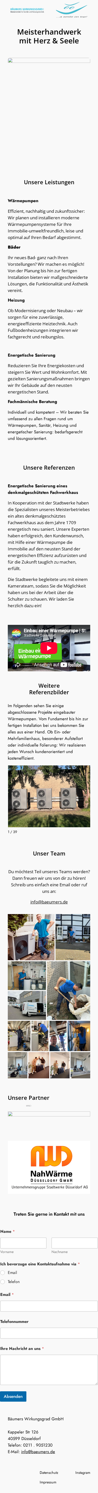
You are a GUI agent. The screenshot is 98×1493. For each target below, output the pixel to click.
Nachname (60, 1252)
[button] (31, 937)
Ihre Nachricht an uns (22, 1348)
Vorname (7, 1252)
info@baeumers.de (49, 902)
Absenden (13, 1396)
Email (12, 1272)
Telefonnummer (14, 1321)
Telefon (14, 1282)
